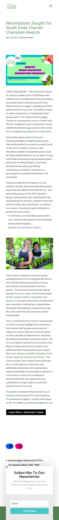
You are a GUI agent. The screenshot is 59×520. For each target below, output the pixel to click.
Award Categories (34, 137)
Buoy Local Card (23, 216)
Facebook (11, 395)
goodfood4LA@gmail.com (39, 403)
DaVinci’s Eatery (33, 227)
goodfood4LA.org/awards (37, 131)
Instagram (25, 395)
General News (26, 37)
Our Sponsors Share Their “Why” (24, 465)
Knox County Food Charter (31, 357)
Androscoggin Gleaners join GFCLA (25, 460)
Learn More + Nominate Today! (26, 412)
